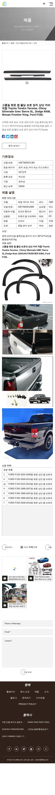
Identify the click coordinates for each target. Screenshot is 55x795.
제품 (12, 43)
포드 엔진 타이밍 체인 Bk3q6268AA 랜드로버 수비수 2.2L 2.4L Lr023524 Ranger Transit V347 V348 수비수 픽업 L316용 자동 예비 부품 (17, 578)
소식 (46, 692)
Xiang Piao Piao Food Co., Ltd (38, 722)
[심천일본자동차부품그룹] (4, 3)
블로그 (13, 698)
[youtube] (31, 749)
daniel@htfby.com (41, 760)
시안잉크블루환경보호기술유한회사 (39, 729)
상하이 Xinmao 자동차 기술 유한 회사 (14, 737)
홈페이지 (5, 43)
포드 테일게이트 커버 (23, 43)
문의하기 (26, 698)
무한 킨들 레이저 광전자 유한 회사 (13, 722)
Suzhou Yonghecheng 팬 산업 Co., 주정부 (13, 729)
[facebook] (9, 749)
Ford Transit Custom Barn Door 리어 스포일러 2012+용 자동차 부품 (43, 578)
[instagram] (38, 749)
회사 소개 (24, 692)
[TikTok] (46, 749)
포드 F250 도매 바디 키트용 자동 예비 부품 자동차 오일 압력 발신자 (17, 605)
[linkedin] (16, 749)
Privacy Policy (27, 704)
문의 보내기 (14, 146)
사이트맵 (40, 698)
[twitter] (23, 749)
